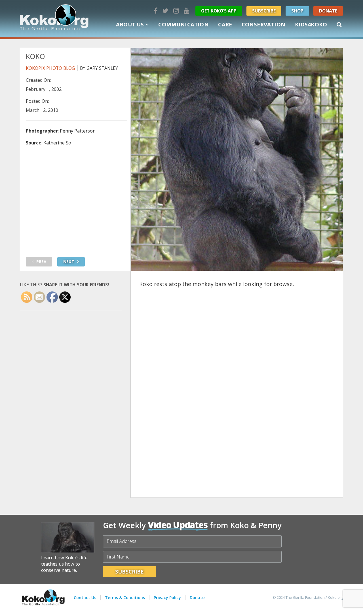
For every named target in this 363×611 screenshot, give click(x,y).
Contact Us (85, 597)
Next (68, 261)
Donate (328, 11)
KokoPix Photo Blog (50, 68)
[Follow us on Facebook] (156, 10)
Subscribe (264, 11)
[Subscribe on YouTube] (186, 10)
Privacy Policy (167, 597)
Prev (41, 261)
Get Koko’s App (219, 11)
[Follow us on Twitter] (165, 10)
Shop (297, 11)
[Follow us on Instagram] (176, 10)
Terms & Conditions (125, 597)
